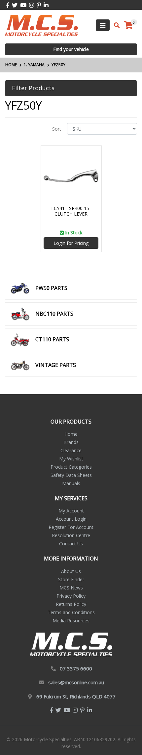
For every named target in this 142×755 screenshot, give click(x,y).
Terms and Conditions (71, 612)
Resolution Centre (71, 535)
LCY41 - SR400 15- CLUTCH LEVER (71, 211)
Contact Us (71, 543)
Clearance (71, 450)
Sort (56, 129)
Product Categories (71, 467)
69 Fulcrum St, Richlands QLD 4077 (76, 696)
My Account (71, 511)
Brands (71, 442)
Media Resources (71, 620)
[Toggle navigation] (103, 25)
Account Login (71, 519)
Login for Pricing (71, 243)
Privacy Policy (71, 596)
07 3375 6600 (76, 668)
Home (71, 434)
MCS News (71, 588)
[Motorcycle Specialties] (41, 25)
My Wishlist (71, 459)
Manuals (71, 483)
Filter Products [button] (33, 88)
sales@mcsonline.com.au (76, 682)
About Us (71, 571)
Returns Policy (71, 604)
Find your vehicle (71, 49)
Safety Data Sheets (71, 475)
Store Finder (71, 579)
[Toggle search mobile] (115, 25)
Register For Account (71, 527)
